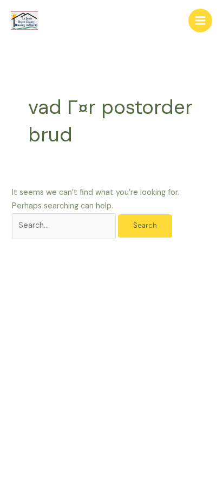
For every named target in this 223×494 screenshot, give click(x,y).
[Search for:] (65, 225)
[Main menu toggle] (200, 20)
